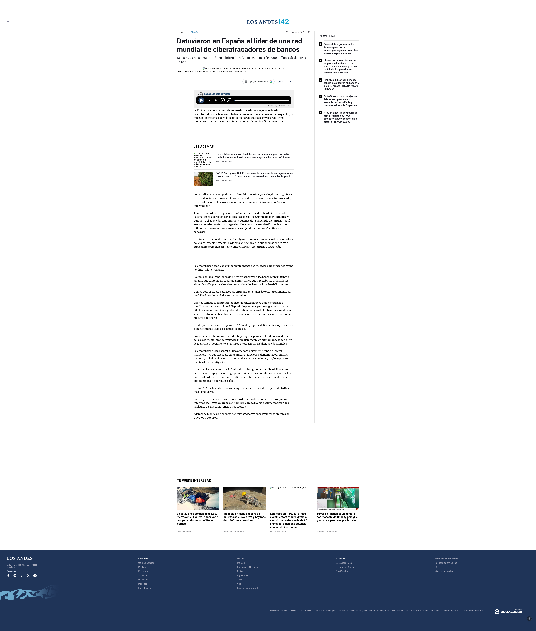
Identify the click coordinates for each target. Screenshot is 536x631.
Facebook (8, 575)
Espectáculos (144, 588)
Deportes (142, 584)
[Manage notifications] (529, 618)
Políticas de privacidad (446, 563)
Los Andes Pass (344, 563)
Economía (143, 571)
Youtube (35, 575)
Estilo (240, 571)
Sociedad (143, 575)
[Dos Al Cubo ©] (508, 614)
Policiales (143, 579)
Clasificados (342, 571)
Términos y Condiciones (446, 558)
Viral (239, 584)
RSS (437, 567)
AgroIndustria (243, 575)
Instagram (15, 575)
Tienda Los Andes (345, 567)
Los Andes (181, 32)
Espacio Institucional (247, 588)
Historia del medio (444, 571)
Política (142, 567)
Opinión (241, 563)
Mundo (194, 32)
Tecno (240, 579)
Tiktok (21, 575)
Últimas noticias (146, 563)
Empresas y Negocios (247, 567)
